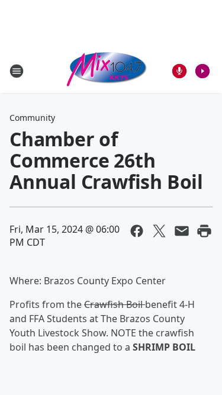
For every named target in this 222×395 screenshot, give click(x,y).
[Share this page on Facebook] (136, 231)
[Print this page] (204, 231)
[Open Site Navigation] (16, 71)
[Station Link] (107, 71)
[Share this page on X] (159, 231)
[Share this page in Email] (181, 231)
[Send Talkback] (179, 71)
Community (32, 117)
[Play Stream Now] (202, 71)
